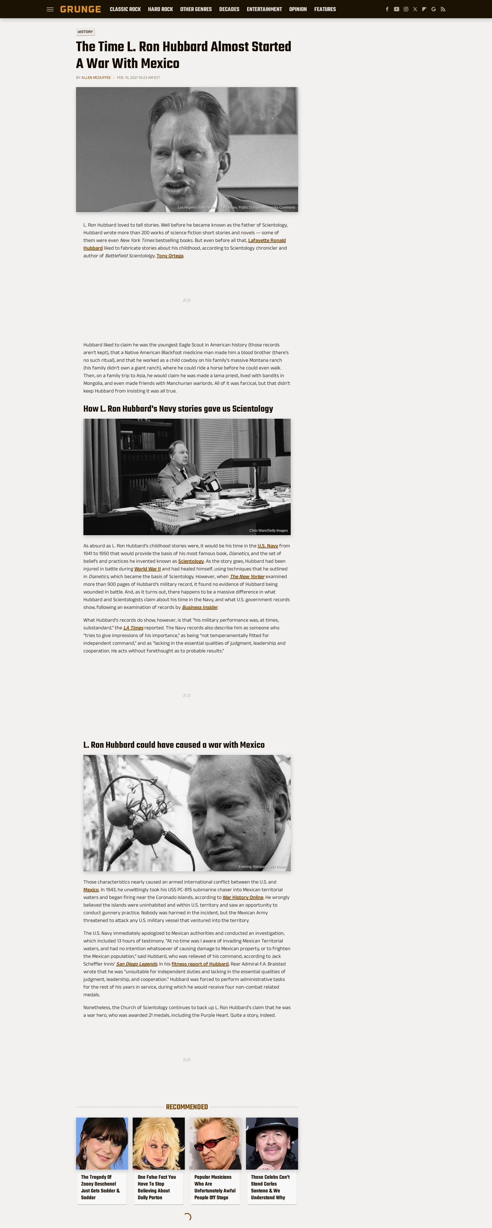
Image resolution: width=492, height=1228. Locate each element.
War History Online (243, 897)
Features (325, 9)
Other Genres (196, 9)
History (85, 31)
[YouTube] (396, 9)
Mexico (91, 889)
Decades (229, 9)
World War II (147, 569)
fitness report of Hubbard (200, 964)
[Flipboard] (424, 9)
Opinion (298, 9)
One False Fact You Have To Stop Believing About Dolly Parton (157, 1187)
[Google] (433, 9)
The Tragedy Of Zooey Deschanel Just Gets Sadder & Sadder (100, 1187)
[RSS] (443, 9)
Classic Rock (125, 9)
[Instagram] (406, 9)
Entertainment (264, 9)
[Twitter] (415, 9)
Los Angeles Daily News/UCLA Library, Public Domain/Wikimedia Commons (236, 207)
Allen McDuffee (96, 77)
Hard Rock (160, 9)
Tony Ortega (170, 255)
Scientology (191, 561)
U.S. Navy (268, 546)
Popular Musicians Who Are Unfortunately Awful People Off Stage (214, 1187)
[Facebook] (387, 9)
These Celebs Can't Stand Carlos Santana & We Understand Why (270, 1187)
